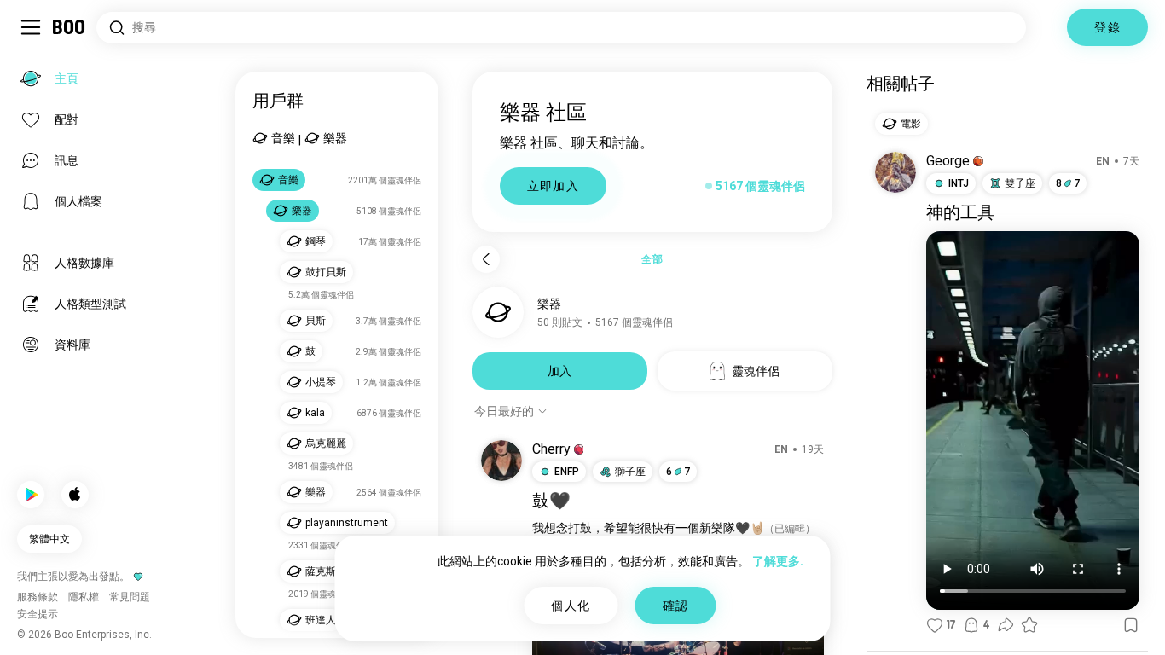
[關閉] (37, 37)
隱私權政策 (664, 621)
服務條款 (608, 621)
